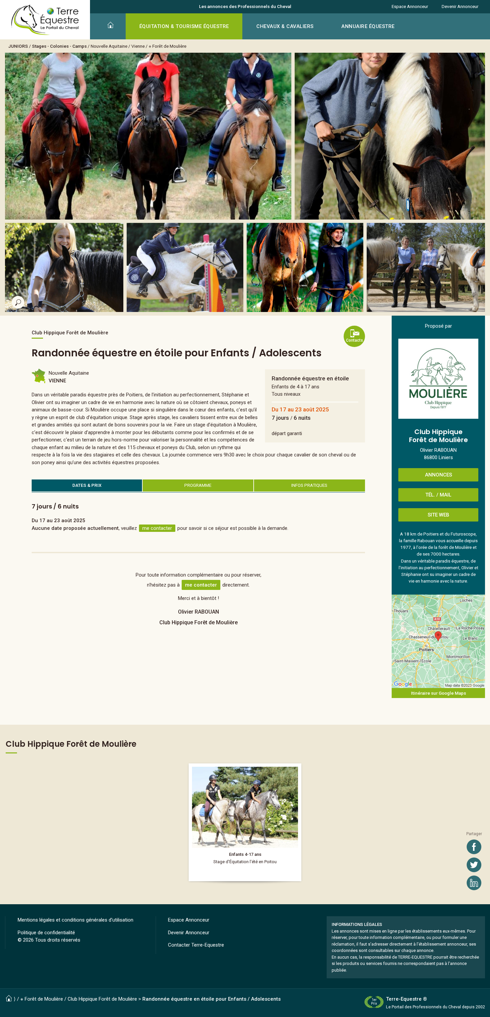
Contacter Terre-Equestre (196, 945)
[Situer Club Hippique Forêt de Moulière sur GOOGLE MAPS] (438, 641)
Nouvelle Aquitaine (109, 46)
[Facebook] (474, 846)
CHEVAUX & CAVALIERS (285, 26)
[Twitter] (474, 865)
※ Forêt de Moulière (167, 46)
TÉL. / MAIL (438, 495)
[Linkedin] (474, 883)
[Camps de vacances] (245, 822)
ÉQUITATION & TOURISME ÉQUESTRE (184, 26)
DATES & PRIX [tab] (87, 485)
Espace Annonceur (410, 6)
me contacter (157, 528)
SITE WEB (438, 515)
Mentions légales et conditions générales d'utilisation (75, 920)
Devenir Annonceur (460, 6)
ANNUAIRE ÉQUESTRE (368, 26)
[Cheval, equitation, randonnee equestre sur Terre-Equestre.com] (45, 20)
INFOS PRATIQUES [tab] (309, 485)
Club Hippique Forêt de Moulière (102, 999)
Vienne (138, 46)
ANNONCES (438, 475)
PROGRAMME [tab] (197, 485)
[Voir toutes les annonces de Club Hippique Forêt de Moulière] (438, 379)
